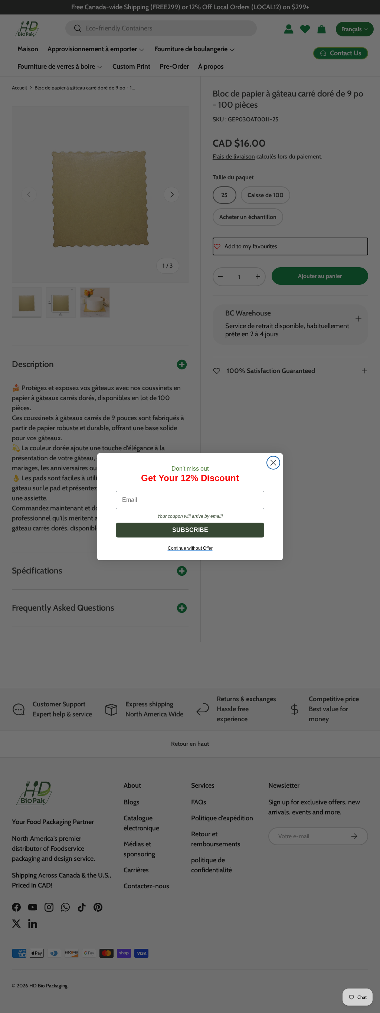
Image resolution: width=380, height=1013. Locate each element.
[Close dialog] (273, 462)
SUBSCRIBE (190, 530)
